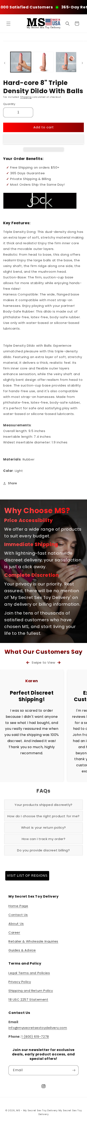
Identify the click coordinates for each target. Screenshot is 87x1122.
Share (12, 483)
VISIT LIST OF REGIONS (27, 875)
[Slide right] (82, 63)
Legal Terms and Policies (29, 973)
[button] (43, 139)
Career (14, 932)
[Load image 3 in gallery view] (66, 62)
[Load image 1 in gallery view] (20, 62)
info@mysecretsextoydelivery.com (37, 1027)
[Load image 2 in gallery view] (43, 62)
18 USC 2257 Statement (28, 999)
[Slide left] (4, 63)
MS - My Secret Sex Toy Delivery (37, 1110)
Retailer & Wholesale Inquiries (33, 941)
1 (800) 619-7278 (35, 1036)
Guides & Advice (22, 950)
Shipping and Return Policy (30, 990)
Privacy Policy (19, 982)
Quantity (9, 104)
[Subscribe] (73, 1070)
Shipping (26, 97)
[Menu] (8, 23)
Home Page (18, 906)
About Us (16, 923)
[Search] (67, 23)
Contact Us (18, 915)
